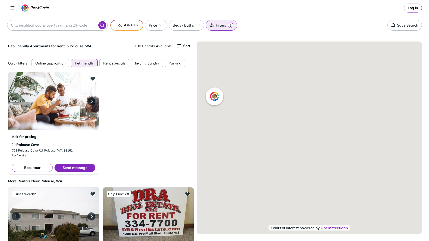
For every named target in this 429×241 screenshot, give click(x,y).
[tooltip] (13, 144)
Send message (75, 167)
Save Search (407, 25)
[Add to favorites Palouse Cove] (93, 79)
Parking (175, 63)
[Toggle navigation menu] (12, 8)
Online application (50, 63)
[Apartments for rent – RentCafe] (35, 8)
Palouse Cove (27, 144)
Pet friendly (84, 63)
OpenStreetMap (334, 228)
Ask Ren (131, 25)
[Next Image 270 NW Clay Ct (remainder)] (91, 216)
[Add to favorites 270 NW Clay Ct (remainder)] (93, 194)
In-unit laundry (147, 63)
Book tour (32, 167)
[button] (53, 101)
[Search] (102, 25)
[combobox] (57, 25)
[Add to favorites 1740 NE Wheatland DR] (187, 194)
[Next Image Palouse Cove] (91, 101)
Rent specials (114, 63)
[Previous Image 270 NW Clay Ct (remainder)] (16, 216)
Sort (186, 46)
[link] (413, 8)
